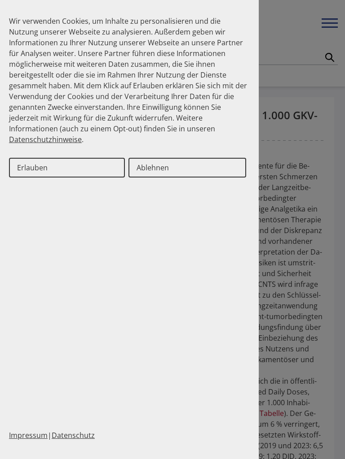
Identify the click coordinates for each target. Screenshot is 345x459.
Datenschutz (73, 435)
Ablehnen (153, 168)
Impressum (28, 435)
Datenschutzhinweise (45, 139)
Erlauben (32, 168)
